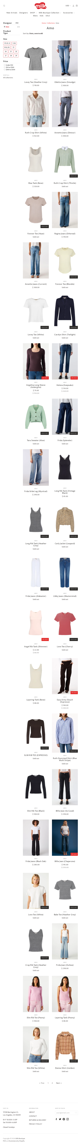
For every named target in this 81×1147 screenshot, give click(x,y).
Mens (35, 16)
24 (6, 52)
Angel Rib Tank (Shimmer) (36, 646)
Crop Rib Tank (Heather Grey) (35, 966)
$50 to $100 (10, 67)
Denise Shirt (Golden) (65, 1068)
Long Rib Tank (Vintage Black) (65, 492)
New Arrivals (12, 13)
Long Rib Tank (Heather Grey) (35, 544)
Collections (51, 23)
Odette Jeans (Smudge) (64, 82)
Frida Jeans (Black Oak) (36, 861)
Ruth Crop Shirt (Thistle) (65, 183)
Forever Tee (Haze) (35, 234)
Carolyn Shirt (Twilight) (65, 334)
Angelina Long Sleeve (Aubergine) (35, 386)
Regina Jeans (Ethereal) (64, 234)
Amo (35, 79)
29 (16, 56)
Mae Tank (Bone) (35, 183)
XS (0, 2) (7, 43)
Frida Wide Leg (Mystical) (35, 491)
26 (16, 52)
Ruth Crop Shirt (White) (36, 133)
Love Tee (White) (35, 914)
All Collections (8, 78)
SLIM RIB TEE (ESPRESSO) (36, 755)
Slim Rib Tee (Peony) (36, 1018)
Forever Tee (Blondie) (64, 284)
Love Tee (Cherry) (65, 646)
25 (11, 52)
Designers (23, 13)
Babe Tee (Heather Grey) (65, 914)
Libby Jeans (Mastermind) (65, 596)
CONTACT (33, 1116)
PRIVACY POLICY (35, 1124)
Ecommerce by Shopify (16, 1141)
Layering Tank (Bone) (35, 700)
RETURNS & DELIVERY (37, 1120)
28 (11, 56)
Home (44, 23)
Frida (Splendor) (65, 440)
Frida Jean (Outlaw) (65, 965)
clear (17, 23)
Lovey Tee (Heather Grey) (35, 82)
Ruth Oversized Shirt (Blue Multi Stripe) (65, 759)
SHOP (32, 13)
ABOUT (32, 1112)
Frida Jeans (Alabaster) (36, 596)
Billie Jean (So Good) (65, 811)
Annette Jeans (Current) (36, 284)
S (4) (14, 43)
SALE (48, 16)
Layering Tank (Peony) (65, 1018)
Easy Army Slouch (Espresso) (65, 701)
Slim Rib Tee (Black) (36, 811)
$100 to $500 (10, 70)
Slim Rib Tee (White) (36, 1068)
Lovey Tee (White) (36, 334)
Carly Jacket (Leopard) (65, 543)
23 (13, 47)
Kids (41, 16)
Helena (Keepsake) (65, 385)
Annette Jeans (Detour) (64, 133)
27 (5, 56)
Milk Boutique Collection (49, 13)
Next (58, 1083)
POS (4, 1141)
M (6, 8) (6, 47)
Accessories (68, 13)
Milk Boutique (20, 1138)
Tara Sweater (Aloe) (36, 440)
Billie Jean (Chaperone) (65, 861)
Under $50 (9, 65)
